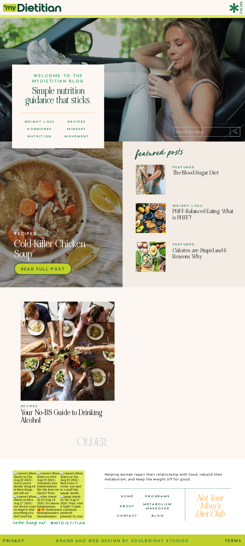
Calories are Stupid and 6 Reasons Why (200, 254)
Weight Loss (188, 205)
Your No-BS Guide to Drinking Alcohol (61, 416)
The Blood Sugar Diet (195, 172)
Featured (184, 167)
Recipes (25, 234)
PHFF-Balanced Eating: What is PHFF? (203, 215)
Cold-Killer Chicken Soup (49, 249)
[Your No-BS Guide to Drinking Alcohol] (68, 351)
